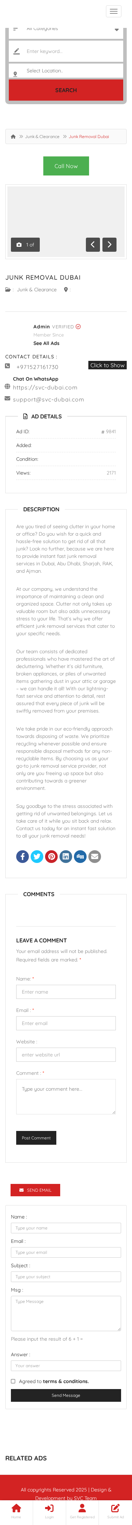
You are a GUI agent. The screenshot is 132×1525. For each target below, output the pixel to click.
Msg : (17, 1290)
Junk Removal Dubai (43, 277)
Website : (26, 1041)
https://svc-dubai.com (45, 387)
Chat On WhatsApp (35, 379)
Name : (19, 1217)
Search (66, 90)
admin (41, 326)
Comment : (30, 1073)
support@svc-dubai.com (48, 399)
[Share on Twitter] (37, 857)
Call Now (66, 165)
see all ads (46, 343)
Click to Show (107, 365)
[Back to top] (109, 1481)
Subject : (20, 1265)
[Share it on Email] (94, 857)
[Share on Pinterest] (51, 857)
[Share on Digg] (80, 857)
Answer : (20, 1354)
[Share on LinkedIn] (65, 857)
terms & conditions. (66, 1381)
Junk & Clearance (42, 136)
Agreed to (54, 1381)
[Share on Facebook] (22, 857)
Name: (25, 979)
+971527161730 (38, 366)
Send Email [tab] (39, 1190)
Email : (25, 1010)
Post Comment (36, 1137)
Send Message (66, 1395)
